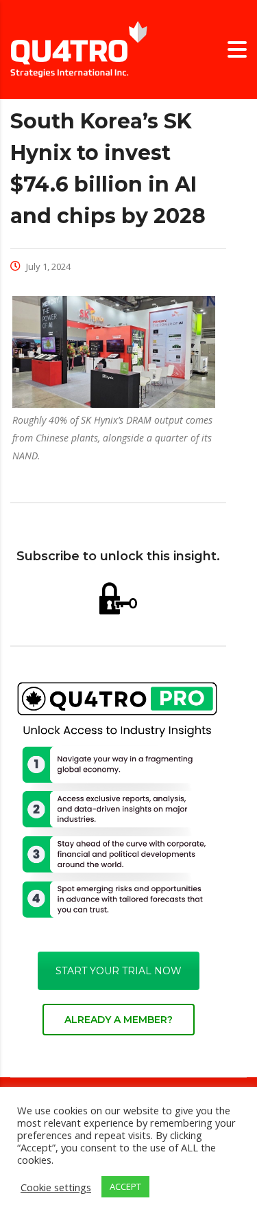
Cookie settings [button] (56, 1187)
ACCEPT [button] (125, 1186)
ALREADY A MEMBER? (118, 1019)
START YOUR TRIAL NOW (119, 971)
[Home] (78, 48)
